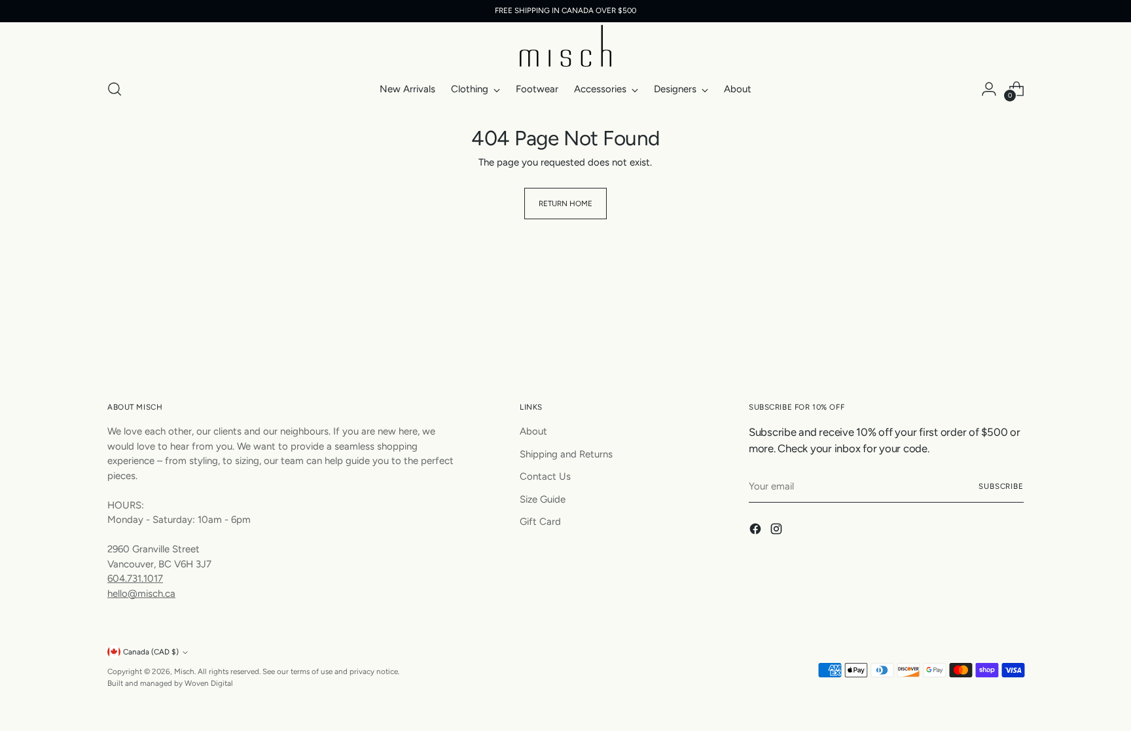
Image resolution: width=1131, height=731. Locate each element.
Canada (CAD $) (151, 651)
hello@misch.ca (141, 593)
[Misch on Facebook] (756, 531)
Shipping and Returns (566, 454)
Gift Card (540, 521)
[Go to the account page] (989, 89)
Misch (184, 671)
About (533, 431)
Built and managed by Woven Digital (170, 683)
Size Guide (543, 499)
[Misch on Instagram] (777, 531)
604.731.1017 (135, 578)
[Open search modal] (114, 89)
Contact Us (545, 476)
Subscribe (1001, 486)
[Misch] (565, 46)
